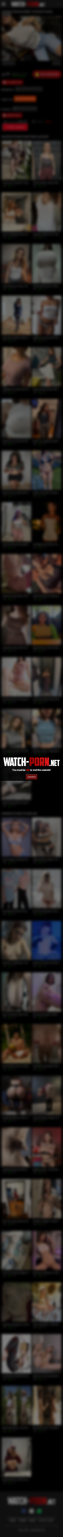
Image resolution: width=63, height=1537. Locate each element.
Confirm (32, 777)
